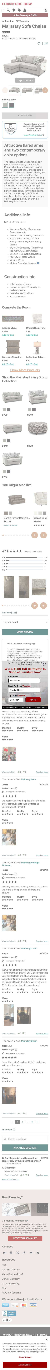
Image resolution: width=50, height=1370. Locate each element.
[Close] (47, 1340)
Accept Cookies (25, 1365)
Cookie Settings (25, 1357)
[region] (25, 1353)
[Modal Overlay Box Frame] (25, 685)
